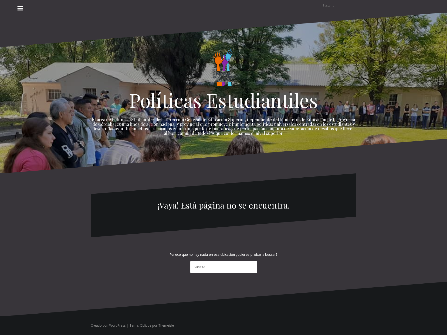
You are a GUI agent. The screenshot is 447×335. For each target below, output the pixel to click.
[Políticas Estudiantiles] (223, 68)
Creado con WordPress (108, 325)
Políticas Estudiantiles (223, 100)
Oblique (145, 325)
